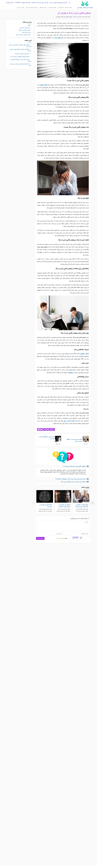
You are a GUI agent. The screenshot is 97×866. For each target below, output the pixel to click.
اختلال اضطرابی (43, 85)
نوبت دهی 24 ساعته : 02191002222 (38, 2)
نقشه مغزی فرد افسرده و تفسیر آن (45, 506)
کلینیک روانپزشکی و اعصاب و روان (23, 34)
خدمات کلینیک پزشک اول (25, 28)
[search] (69, 2)
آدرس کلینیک (9, 2)
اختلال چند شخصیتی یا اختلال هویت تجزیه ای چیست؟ (64, 506)
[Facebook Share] (44, 429)
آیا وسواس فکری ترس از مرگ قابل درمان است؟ (75, 466)
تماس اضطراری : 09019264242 (21, 2)
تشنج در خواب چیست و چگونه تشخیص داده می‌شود (20, 60)
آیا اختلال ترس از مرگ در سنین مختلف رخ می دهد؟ (74, 482)
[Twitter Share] (41, 429)
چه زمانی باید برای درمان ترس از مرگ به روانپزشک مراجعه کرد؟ (71, 479)
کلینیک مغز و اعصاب (26, 32)
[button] (92, 503)
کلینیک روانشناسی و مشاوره (24, 30)
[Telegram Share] (50, 429)
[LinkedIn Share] (47, 429)
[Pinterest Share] (38, 429)
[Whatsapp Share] (53, 429)
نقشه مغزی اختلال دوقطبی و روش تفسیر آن (19, 56)
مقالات (29, 25)
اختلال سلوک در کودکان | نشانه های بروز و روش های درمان (81, 506)
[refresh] (81, 537)
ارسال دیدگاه (40, 538)
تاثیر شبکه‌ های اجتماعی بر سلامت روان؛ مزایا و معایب (20, 64)
